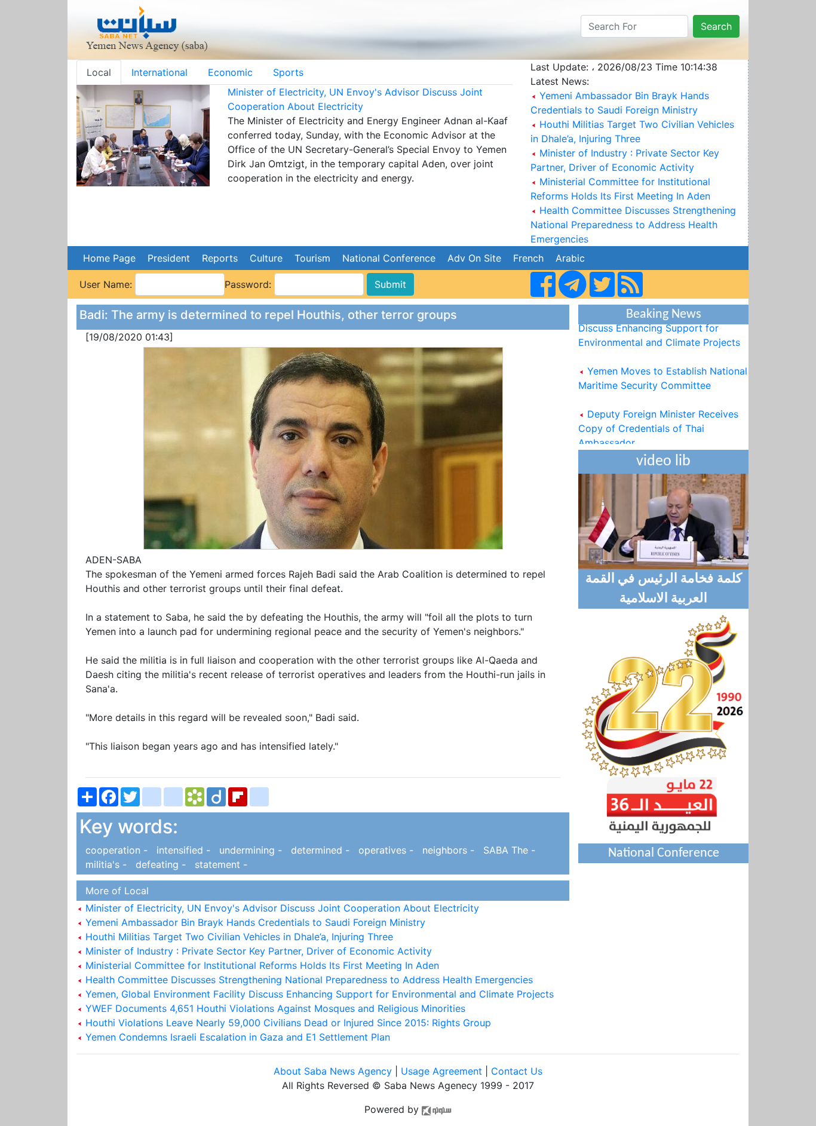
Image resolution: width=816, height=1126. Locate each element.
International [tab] (159, 72)
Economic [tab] (230, 72)
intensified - (182, 850)
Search (716, 26)
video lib (663, 461)
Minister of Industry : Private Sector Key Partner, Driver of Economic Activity (257, 951)
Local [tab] (99, 72)
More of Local (114, 891)
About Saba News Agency (334, 1071)
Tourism (312, 258)
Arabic (570, 258)
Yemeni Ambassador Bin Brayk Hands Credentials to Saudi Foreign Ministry (253, 922)
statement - (218, 864)
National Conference (388, 258)
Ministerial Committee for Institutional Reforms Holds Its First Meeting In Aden (260, 965)
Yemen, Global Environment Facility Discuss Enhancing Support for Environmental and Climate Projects (318, 994)
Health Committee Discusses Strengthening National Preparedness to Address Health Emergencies (633, 224)
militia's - (104, 864)
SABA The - (506, 850)
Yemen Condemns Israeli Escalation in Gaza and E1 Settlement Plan (236, 1037)
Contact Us (516, 1071)
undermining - (249, 850)
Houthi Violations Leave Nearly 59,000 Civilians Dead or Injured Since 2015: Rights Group (286, 1023)
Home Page (109, 258)
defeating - (159, 864)
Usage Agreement (441, 1071)
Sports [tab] (288, 72)
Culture (266, 258)
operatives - (384, 850)
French (528, 258)
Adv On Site (474, 258)
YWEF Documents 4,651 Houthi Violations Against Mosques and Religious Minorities (273, 1008)
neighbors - (446, 850)
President (169, 258)
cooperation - (115, 850)
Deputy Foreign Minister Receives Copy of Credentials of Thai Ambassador (658, 420)
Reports (220, 258)
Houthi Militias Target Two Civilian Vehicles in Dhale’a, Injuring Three (237, 937)
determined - (318, 850)
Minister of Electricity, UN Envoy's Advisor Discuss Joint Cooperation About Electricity (280, 908)
